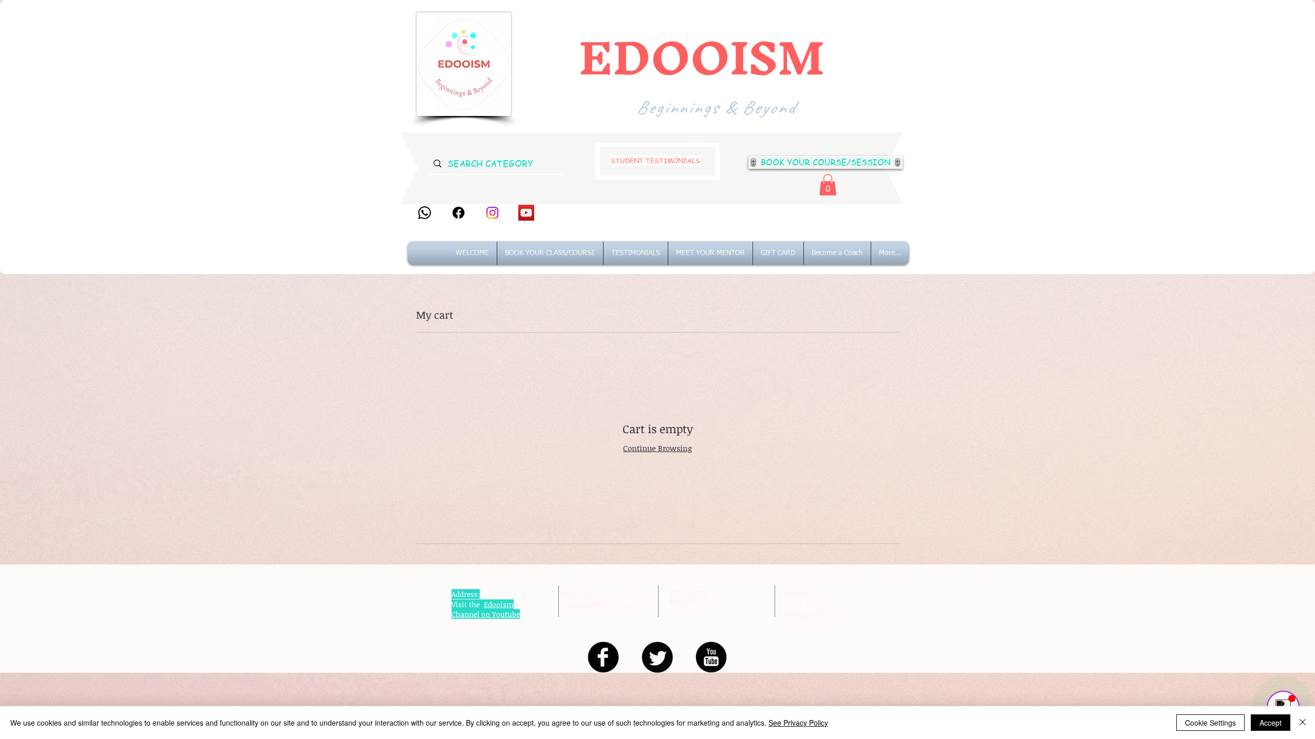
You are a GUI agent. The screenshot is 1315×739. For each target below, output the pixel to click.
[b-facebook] (603, 657)
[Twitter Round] (657, 657)
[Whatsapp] (425, 213)
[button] (828, 185)
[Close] (1303, 722)
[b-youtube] (711, 657)
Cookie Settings (1210, 722)
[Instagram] (492, 213)
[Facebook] (458, 213)
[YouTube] (526, 213)
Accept (1271, 722)
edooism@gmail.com (597, 604)
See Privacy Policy (798, 722)
